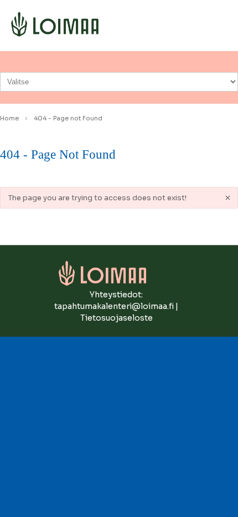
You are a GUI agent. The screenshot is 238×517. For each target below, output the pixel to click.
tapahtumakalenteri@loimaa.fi (114, 306)
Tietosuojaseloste (116, 318)
